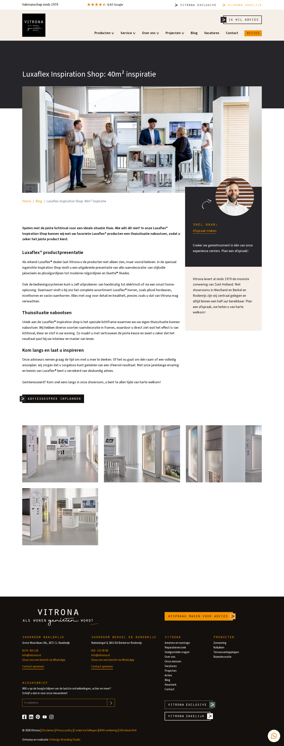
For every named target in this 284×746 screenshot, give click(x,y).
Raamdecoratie (222, 657)
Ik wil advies (243, 19)
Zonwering (219, 643)
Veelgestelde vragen (177, 652)
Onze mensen (173, 661)
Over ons (149, 33)
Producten (102, 33)
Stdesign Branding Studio (64, 740)
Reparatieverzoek (175, 648)
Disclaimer (48, 730)
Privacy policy (64, 730)
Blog (194, 33)
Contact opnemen (33, 667)
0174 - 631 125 (30, 651)
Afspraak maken (204, 230)
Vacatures (211, 33)
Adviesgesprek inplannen (54, 398)
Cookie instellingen (85, 730)
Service (126, 33)
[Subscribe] (111, 703)
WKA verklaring (108, 730)
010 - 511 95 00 (99, 651)
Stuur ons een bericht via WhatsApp (43, 660)
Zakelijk (245, 4)
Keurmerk (170, 685)
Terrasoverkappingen (226, 652)
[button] (274, 736)
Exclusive (198, 4)
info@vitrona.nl (31, 655)
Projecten (173, 33)
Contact (232, 33)
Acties (253, 32)
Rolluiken (218, 648)
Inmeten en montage (177, 643)
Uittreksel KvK (128, 730)
